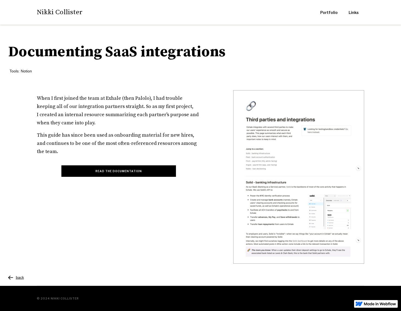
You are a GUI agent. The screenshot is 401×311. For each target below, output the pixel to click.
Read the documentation (118, 171)
